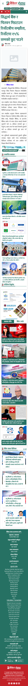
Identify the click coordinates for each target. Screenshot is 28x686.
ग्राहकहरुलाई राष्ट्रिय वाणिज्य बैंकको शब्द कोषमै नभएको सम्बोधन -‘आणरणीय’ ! (12, 402)
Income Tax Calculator (14, 609)
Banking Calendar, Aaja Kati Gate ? (14, 569)
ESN (20, 680)
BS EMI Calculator (14, 618)
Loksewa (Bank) (14, 585)
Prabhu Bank (4, 336)
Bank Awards (14, 592)
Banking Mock (14, 586)
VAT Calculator (14, 620)
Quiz (14, 598)
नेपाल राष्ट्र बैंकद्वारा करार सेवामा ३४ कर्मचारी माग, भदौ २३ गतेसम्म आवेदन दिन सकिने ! (13, 259)
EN (5, 12)
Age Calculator (14, 622)
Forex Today (14, 630)
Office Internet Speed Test (14, 605)
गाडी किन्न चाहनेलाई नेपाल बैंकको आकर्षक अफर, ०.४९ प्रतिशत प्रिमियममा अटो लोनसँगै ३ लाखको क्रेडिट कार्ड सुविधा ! (13, 280)
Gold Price (14, 632)
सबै (26, 449)
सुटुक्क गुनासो (15, 8)
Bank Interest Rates (14, 579)
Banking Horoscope (14, 581)
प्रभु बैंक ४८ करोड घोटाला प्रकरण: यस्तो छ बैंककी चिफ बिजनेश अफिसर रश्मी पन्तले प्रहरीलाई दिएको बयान (13, 341)
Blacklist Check (14, 588)
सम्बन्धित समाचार (9, 154)
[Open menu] (26, 11)
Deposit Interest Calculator (14, 603)
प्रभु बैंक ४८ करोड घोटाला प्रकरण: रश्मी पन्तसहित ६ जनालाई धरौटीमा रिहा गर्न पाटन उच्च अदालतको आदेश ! (13, 175)
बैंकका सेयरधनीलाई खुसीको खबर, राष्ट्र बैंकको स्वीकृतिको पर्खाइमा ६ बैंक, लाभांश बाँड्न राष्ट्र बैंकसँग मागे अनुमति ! (13, 238)
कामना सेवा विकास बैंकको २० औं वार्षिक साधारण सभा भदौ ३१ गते (13, 218)
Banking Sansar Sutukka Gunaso (14, 573)
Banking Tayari (14, 583)
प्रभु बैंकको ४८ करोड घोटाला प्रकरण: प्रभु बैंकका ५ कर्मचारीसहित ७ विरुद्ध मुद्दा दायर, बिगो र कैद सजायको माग (13, 382)
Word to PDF (14, 628)
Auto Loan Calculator (14, 613)
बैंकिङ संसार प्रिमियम (10, 448)
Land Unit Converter (14, 615)
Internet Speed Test (14, 616)
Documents (14, 594)
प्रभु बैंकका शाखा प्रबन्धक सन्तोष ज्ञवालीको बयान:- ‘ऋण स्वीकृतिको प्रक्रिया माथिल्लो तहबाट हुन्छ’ (13, 422)
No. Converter (14, 626)
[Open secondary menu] (3, 3)
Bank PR (14, 596)
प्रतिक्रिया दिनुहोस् (9, 284)
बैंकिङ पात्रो (8, 8)
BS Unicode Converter (14, 611)
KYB (22, 8)
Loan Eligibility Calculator (14, 607)
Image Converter (14, 624)
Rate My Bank (14, 590)
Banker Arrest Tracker (14, 577)
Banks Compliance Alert (14, 575)
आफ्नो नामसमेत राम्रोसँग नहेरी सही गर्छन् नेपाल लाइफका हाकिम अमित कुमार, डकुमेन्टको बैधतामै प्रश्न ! (14, 442)
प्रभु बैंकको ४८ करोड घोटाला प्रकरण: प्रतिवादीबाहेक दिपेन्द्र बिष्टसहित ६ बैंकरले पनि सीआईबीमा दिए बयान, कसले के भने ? (13, 362)
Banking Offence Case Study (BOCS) (14, 571)
